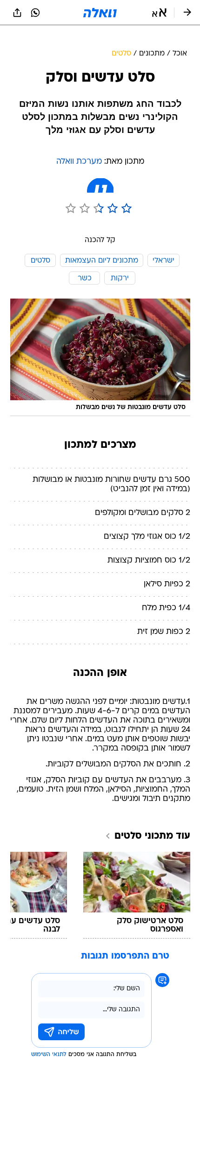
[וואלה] (100, 12)
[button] (159, 12)
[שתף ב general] (17, 12)
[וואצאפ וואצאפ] (35, 12)
